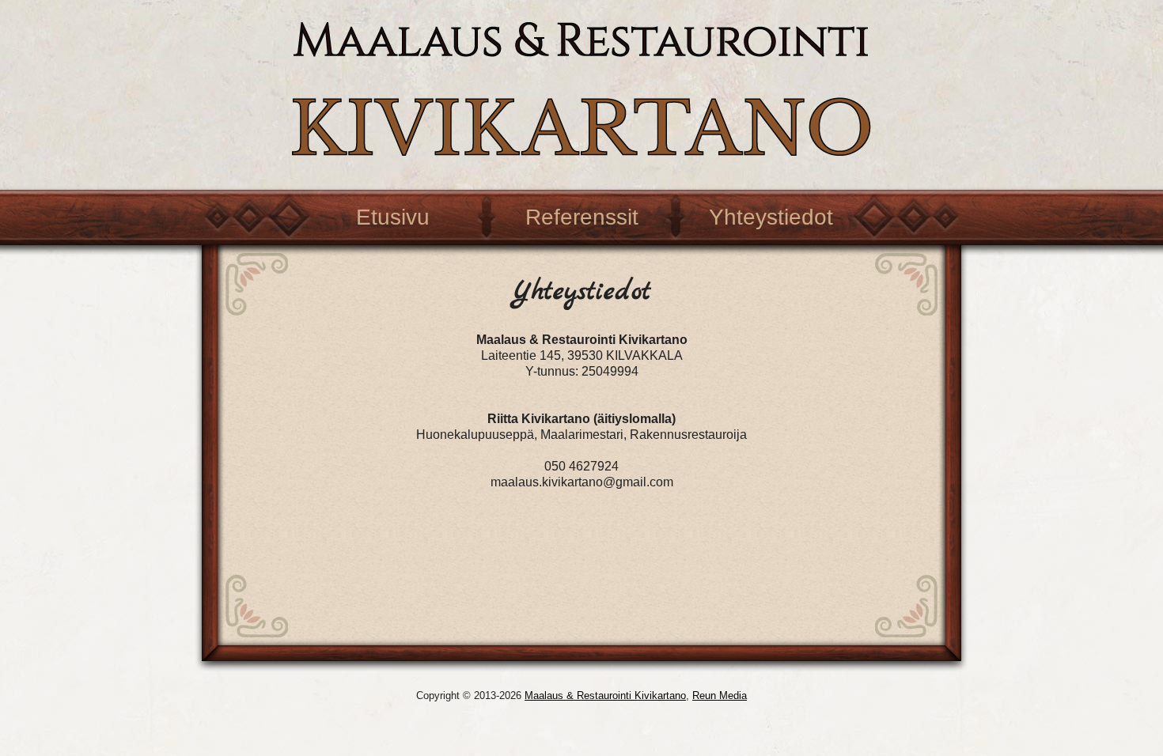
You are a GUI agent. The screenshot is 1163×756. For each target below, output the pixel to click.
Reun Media (719, 695)
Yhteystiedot (771, 217)
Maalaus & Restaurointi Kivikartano (605, 695)
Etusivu (393, 217)
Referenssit (581, 217)
